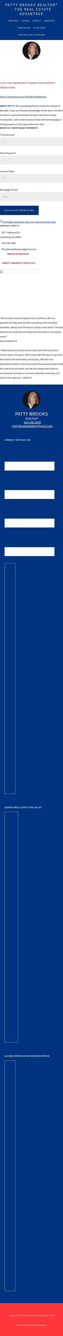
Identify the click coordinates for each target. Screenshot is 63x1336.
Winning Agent (43, 1315)
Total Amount (7, 134)
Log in (52, 1315)
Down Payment (8, 153)
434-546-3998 (9, 243)
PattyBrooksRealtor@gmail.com (19, 249)
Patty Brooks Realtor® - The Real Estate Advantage (31, 9)
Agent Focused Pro (29, 1315)
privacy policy (42, 1325)
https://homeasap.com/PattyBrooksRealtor (23, 96)
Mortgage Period (9, 189)
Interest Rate (7, 171)
